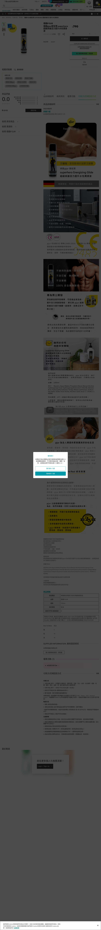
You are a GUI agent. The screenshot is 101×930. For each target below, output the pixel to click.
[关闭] (98, 925)
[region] (50, 925)
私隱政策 (16, 928)
